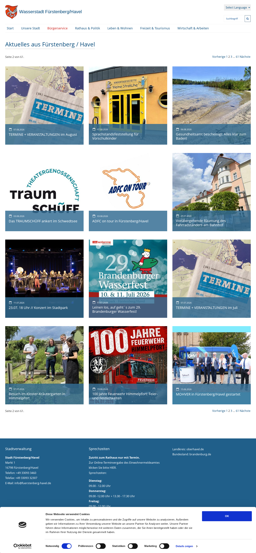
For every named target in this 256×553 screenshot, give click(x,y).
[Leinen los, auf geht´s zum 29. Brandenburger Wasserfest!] (128, 278)
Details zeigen (184, 546)
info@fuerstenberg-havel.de (32, 483)
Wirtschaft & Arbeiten (193, 28)
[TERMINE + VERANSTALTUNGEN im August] (44, 105)
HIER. (113, 468)
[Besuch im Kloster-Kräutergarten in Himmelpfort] (44, 365)
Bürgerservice (57, 28)
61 (237, 57)
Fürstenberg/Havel (50, 11)
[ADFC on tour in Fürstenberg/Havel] (128, 192)
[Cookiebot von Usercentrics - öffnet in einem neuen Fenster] (22, 546)
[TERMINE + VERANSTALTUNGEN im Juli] (211, 278)
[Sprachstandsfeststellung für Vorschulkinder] (128, 105)
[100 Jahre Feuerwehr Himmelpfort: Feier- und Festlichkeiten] (128, 365)
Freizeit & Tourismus (155, 28)
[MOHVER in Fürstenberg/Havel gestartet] (211, 365)
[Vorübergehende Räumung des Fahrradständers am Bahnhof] (211, 192)
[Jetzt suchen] (248, 18)
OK (227, 516)
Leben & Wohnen (120, 28)
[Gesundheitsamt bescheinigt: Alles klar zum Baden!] (211, 105)
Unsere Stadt (30, 28)
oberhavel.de (195, 449)
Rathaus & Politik (87, 28)
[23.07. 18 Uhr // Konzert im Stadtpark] (44, 278)
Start (10, 28)
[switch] (101, 546)
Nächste (245, 57)
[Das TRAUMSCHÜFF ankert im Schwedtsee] (44, 192)
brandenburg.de (200, 454)
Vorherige (218, 57)
